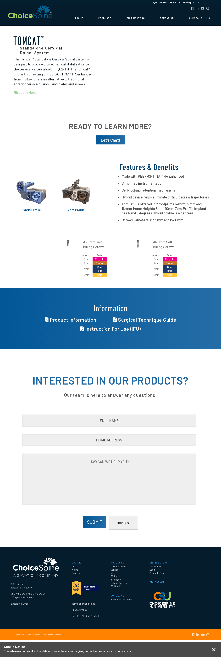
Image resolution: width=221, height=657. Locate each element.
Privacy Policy (79, 609)
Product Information (72, 320)
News (75, 569)
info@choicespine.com (23, 597)
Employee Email (19, 603)
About (79, 18)
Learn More (27, 92)
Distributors (136, 18)
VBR (112, 572)
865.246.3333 (161, 2)
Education (167, 18)
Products (104, 18)
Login (152, 569)
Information (155, 566)
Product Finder (157, 572)
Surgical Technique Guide (146, 320)
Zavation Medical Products (86, 615)
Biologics (115, 576)
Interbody (115, 579)
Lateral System (118, 582)
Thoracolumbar (118, 566)
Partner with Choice (121, 599)
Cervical (114, 569)
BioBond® (115, 586)
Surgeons (195, 18)
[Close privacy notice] (214, 649)
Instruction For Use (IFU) (112, 329)
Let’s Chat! (110, 140)
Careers (76, 572)
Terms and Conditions (83, 603)
